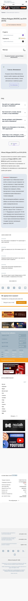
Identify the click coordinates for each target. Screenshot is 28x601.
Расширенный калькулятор (8, 360)
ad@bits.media (24, 544)
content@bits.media (23, 539)
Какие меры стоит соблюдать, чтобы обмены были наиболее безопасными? (13, 135)
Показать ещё (14, 144)
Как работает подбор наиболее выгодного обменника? (11, 105)
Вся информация (13, 500)
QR (22, 571)
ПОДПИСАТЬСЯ (21, 302)
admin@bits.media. (15, 567)
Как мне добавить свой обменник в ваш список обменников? (12, 120)
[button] (23, 35)
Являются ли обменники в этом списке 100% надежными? (13, 127)
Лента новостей (6, 235)
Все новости (12, 281)
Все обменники (14, 85)
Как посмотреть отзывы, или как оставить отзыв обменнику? (11, 112)
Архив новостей (14, 573)
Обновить (13, 416)
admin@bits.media (23, 533)
